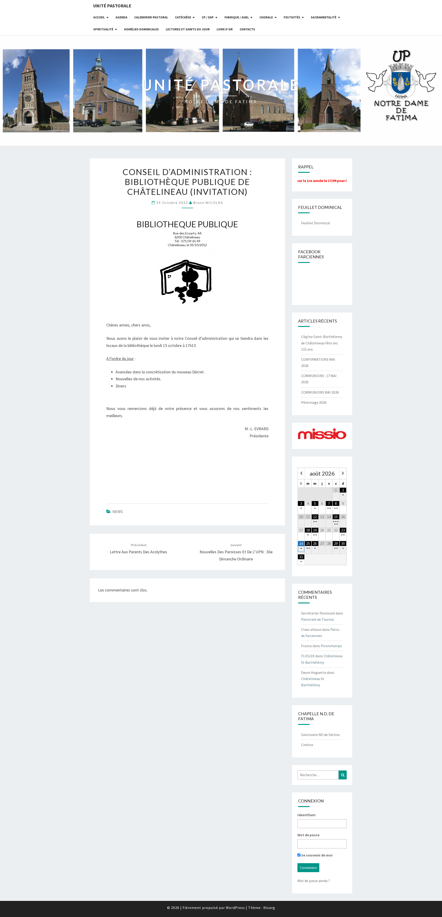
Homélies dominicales (141, 29)
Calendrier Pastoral (151, 17)
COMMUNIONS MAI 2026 (320, 392)
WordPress (235, 907)
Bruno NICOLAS (208, 203)
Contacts (247, 29)
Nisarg (269, 907)
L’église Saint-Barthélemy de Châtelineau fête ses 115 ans (321, 342)
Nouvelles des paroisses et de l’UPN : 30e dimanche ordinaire (236, 552)
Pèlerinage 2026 (313, 402)
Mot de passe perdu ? (313, 880)
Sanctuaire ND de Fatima (320, 734)
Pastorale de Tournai (317, 619)
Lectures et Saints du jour (188, 29)
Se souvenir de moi (316, 855)
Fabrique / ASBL (236, 17)
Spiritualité (103, 29)
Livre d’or (225, 29)
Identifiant (306, 815)
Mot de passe (308, 835)
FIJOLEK (308, 656)
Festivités (292, 17)
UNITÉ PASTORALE (112, 6)
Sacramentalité (323, 17)
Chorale (266, 17)
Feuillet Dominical (315, 223)
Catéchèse (183, 17)
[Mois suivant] (343, 473)
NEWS (117, 511)
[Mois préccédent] (301, 473)
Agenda (121, 17)
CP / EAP (208, 17)
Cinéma (307, 744)
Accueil (99, 17)
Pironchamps (331, 645)
